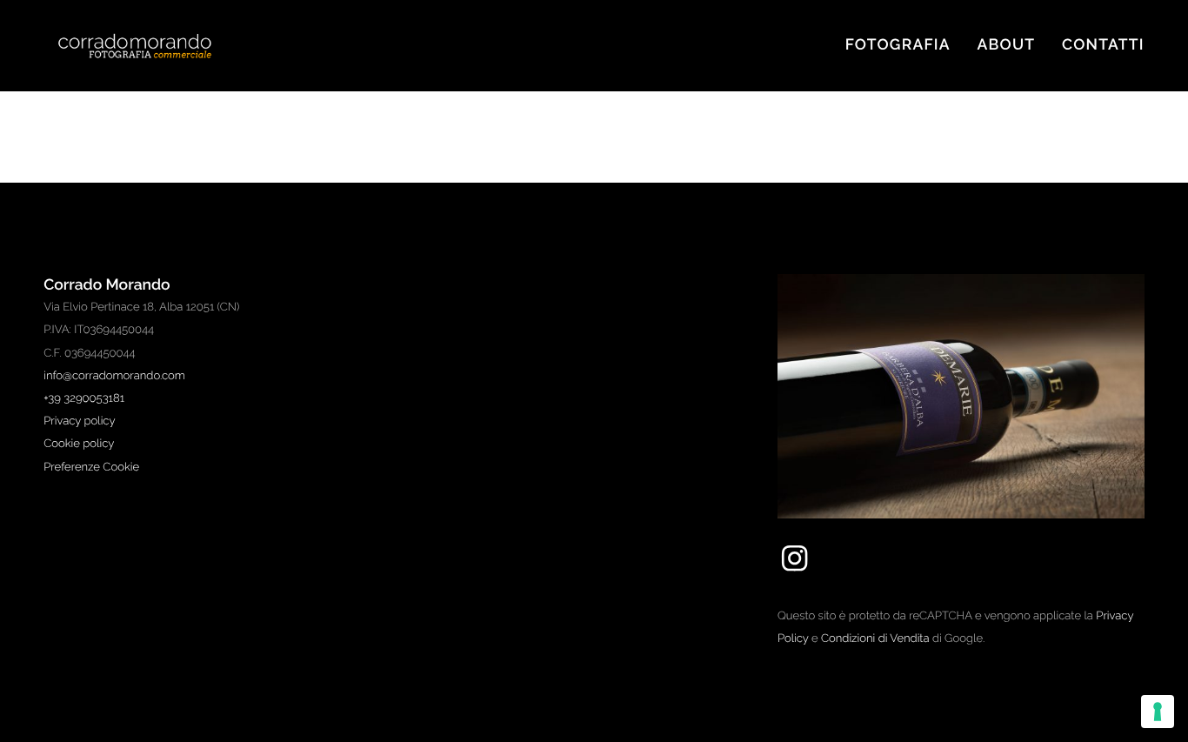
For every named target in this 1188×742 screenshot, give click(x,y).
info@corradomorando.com (114, 376)
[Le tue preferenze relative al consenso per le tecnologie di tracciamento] (1157, 711)
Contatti (1103, 45)
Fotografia (898, 45)
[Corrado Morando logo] (152, 45)
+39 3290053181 (83, 398)
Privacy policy (79, 421)
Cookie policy (78, 444)
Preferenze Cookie (91, 467)
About (1007, 45)
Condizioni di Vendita (875, 638)
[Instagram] (794, 571)
